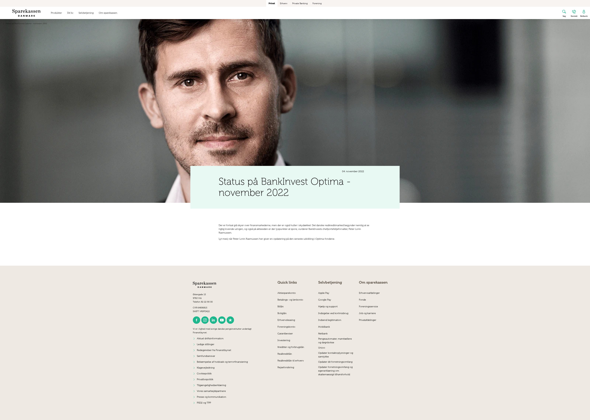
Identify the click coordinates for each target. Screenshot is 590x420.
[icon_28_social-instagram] (205, 320)
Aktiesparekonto (286, 293)
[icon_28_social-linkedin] (213, 320)
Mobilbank (324, 326)
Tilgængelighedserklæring (211, 385)
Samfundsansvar (206, 356)
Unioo (321, 347)
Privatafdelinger (367, 320)
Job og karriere (367, 313)
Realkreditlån (284, 354)
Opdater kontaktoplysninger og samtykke (335, 355)
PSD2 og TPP (204, 402)
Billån (280, 306)
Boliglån (282, 313)
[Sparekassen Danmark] (26, 13)
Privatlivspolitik (205, 379)
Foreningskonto (286, 326)
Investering (283, 340)
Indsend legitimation (329, 320)
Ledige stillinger (205, 344)
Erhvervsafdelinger (369, 293)
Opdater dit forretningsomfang (335, 362)
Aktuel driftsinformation (210, 338)
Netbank (323, 333)
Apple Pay (323, 293)
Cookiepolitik (204, 373)
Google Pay (324, 299)
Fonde (362, 299)
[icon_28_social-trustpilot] (230, 320)
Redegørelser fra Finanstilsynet (214, 350)
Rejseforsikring (285, 367)
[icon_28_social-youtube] (222, 320)
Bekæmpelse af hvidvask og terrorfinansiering (222, 362)
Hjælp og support (328, 306)
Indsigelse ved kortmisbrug (333, 313)
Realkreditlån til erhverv (290, 360)
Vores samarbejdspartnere (211, 391)
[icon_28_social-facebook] (196, 320)
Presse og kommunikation (211, 397)
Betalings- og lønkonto (290, 299)
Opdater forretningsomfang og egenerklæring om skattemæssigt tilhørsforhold (335, 369)
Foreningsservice (368, 306)
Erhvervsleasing (286, 320)
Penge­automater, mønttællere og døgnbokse (335, 340)
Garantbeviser (285, 333)
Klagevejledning (205, 367)
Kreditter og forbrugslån (290, 347)
